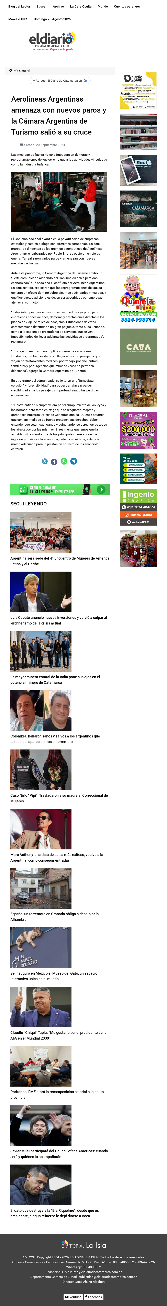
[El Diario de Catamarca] (52, 41)
